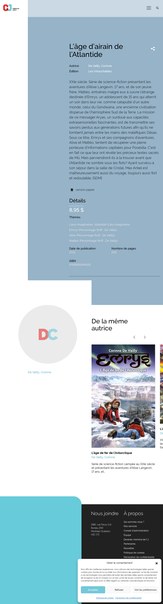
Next (144, 337)
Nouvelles (129, 548)
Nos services (130, 526)
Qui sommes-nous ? (134, 522)
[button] (156, 563)
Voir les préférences (145, 589)
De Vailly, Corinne (100, 65)
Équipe (127, 535)
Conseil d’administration (136, 530)
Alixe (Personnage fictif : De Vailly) (92, 235)
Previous (134, 337)
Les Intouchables (100, 71)
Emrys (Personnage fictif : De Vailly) (93, 230)
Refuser (119, 589)
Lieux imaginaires (81, 224)
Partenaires (129, 544)
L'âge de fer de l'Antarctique (112, 453)
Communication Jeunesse (11, 7)
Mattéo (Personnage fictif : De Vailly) (93, 240)
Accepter (93, 589)
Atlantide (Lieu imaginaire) (112, 224)
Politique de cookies (105, 598)
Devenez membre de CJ (136, 539)
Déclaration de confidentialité (128, 598)
